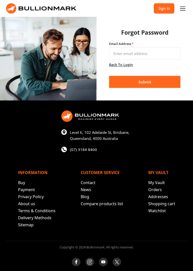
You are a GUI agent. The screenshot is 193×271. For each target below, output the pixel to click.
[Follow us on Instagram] (89, 262)
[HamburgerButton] (182, 8)
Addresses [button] (158, 196)
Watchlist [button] (157, 210)
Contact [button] (88, 182)
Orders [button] (155, 189)
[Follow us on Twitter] (117, 262)
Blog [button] (85, 196)
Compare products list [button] (102, 203)
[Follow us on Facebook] (76, 262)
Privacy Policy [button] (31, 196)
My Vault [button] (156, 182)
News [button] (86, 189)
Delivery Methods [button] (35, 218)
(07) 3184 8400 (83, 149)
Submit (144, 81)
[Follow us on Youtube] (103, 262)
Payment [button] (26, 189)
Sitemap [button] (26, 225)
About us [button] (26, 203)
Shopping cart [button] (161, 203)
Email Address (121, 43)
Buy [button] (21, 182)
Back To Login (121, 64)
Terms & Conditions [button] (37, 210)
